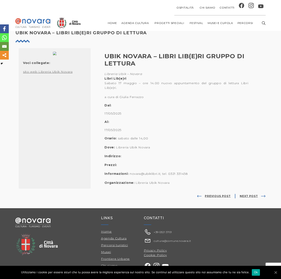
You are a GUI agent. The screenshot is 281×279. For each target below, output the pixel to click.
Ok (256, 272)
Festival (196, 23)
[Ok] (275, 272)
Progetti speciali (169, 23)
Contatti (227, 7)
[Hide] (2, 63)
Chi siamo (207, 7)
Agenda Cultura (114, 238)
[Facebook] (4, 28)
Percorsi (245, 23)
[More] (4, 55)
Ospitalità (185, 7)
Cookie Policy (155, 255)
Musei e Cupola (220, 23)
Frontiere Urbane (115, 259)
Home (112, 23)
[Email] (4, 46)
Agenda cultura (135, 23)
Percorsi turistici (114, 245)
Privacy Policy (155, 250)
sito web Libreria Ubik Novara (47, 72)
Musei (106, 252)
